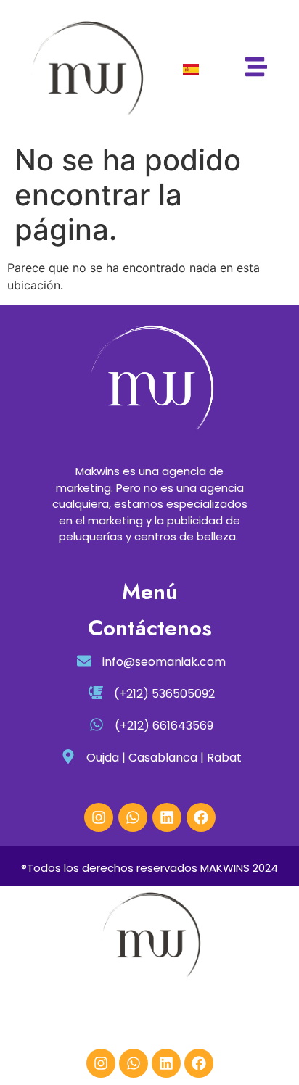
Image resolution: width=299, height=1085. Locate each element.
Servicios (64, 1015)
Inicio (22, 1015)
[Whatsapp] (132, 817)
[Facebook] (201, 817)
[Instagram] (98, 817)
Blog (148, 1015)
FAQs (254, 1015)
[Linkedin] (166, 817)
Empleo (113, 1015)
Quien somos (200, 1015)
